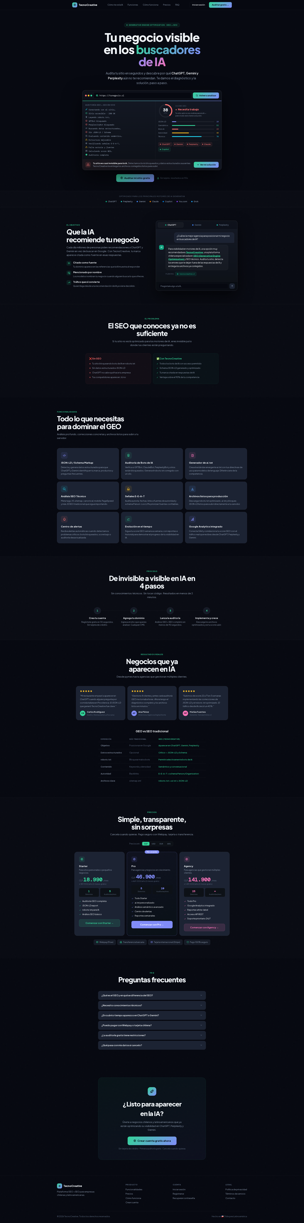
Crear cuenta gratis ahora (154, 1140)
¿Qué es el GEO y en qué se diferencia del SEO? (127, 995)
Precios (167, 4)
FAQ (177, 4)
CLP (146, 844)
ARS (169, 844)
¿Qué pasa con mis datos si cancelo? (121, 1045)
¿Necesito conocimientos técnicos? (121, 1005)
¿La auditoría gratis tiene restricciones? (123, 1035)
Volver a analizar (207, 95)
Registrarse (178, 1193)
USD (153, 844)
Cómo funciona (150, 4)
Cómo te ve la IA (115, 4)
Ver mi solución (208, 164)
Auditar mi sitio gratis (137, 177)
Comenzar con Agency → (204, 927)
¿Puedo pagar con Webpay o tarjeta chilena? (126, 1025)
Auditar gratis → (220, 4)
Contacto (230, 1198)
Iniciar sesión (198, 4)
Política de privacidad (236, 1189)
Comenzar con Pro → (152, 924)
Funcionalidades (134, 1189)
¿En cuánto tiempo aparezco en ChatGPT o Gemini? (130, 1015)
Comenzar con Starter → (100, 923)
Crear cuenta (132, 1202)
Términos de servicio (235, 1193)
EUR (161, 844)
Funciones (133, 4)
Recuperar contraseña (184, 1198)
